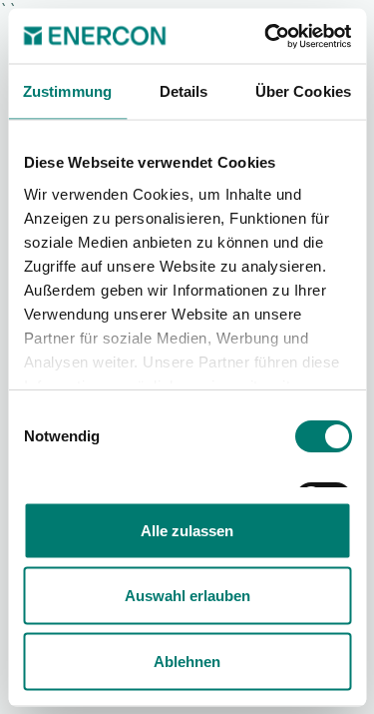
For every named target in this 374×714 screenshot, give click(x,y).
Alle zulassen (187, 529)
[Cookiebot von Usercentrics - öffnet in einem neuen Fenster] (266, 36)
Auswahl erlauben (187, 595)
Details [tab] (184, 91)
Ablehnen (187, 660)
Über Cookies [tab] (303, 91)
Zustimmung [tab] (67, 91)
